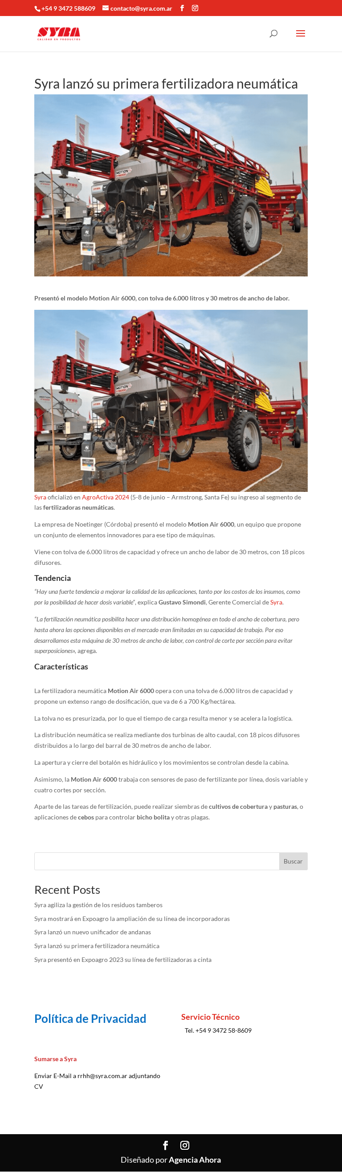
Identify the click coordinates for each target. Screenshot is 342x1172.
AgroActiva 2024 (105, 497)
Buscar (293, 861)
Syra (40, 497)
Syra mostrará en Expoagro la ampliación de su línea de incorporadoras (132, 918)
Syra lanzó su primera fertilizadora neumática (96, 945)
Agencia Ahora (195, 1159)
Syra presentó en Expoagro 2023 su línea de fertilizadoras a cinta (123, 959)
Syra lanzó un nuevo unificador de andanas (92, 932)
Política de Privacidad (90, 1018)
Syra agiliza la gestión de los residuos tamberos (98, 904)
